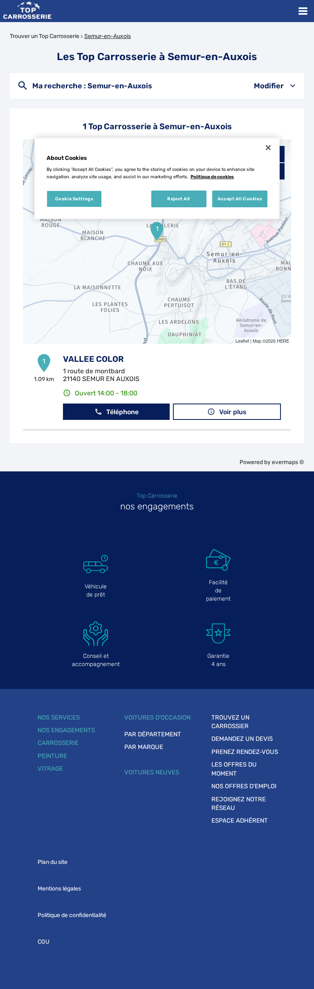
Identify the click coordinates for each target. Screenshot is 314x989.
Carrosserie (58, 743)
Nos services (59, 717)
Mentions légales (59, 888)
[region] (157, 179)
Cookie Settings (74, 199)
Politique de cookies (212, 176)
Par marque (143, 747)
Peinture (52, 756)
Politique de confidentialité (72, 915)
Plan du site (52, 862)
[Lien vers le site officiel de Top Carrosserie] (27, 11)
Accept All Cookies (240, 199)
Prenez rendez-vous (244, 752)
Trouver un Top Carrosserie (44, 36)
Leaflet (242, 340)
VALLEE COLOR (93, 359)
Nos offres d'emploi (243, 786)
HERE (283, 340)
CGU (43, 941)
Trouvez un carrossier (230, 722)
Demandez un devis (242, 738)
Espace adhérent (239, 820)
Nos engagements (66, 730)
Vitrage (50, 768)
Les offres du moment (234, 769)
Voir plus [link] (233, 412)
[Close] (268, 148)
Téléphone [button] (122, 412)
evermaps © (288, 462)
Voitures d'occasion (157, 717)
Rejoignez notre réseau (238, 804)
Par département (152, 734)
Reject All (178, 199)
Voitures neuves (151, 772)
